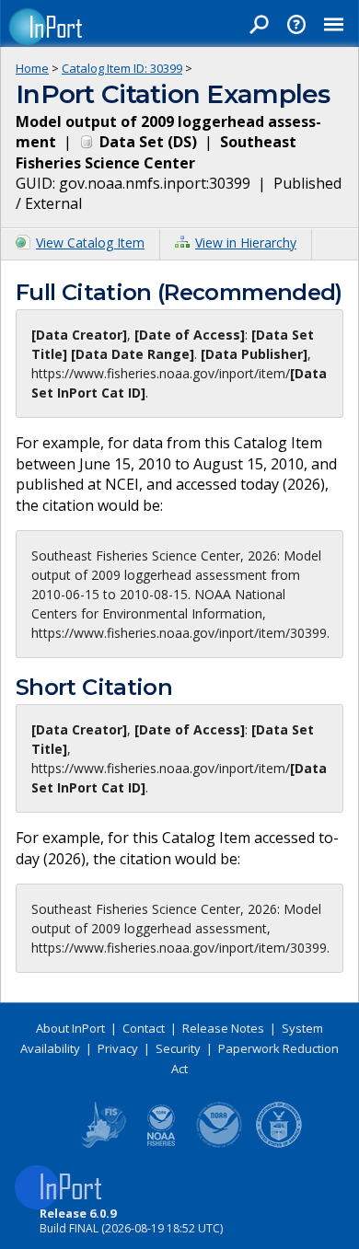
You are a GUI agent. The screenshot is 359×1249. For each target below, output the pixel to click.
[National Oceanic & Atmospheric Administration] (220, 1144)
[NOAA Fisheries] (161, 1144)
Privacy (118, 1048)
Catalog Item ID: (122, 68)
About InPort (70, 1028)
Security (178, 1048)
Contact (143, 1028)
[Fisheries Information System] (102, 1144)
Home (32, 68)
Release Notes (223, 1028)
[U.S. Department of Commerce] (279, 1144)
